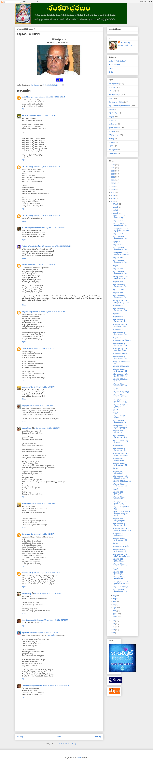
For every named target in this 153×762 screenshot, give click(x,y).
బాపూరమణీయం (52, 635)
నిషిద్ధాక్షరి (111, 116)
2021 (113, 180)
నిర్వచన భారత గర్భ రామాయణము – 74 (120, 550)
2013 (113, 621)
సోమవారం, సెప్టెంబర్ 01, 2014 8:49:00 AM (52, 228)
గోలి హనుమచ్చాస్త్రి (27, 166)
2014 (113, 201)
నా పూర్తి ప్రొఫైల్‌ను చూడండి (126, 45)
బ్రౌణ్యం (111, 68)
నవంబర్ (116, 207)
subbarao (25, 387)
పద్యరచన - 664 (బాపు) (120, 587)
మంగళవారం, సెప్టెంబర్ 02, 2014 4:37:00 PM (54, 620)
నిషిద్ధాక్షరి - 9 (117, 413)
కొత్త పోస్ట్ (20, 737)
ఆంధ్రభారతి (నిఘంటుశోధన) (117, 61)
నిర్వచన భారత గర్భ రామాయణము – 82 (120, 421)
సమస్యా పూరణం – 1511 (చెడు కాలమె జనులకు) (121, 583)
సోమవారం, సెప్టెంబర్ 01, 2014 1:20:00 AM (43, 115)
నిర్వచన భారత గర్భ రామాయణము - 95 (120, 249)
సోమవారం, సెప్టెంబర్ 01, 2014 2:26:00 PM (40, 405)
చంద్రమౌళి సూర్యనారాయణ (30, 97)
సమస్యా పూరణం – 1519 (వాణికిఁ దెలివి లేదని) (120, 375)
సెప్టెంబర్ (116, 213)
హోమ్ (59, 737)
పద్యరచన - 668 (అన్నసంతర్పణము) (119, 519)
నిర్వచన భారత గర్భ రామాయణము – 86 (120, 357)
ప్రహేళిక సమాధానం (114, 127)
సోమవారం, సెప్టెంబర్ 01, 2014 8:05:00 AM (47, 166)
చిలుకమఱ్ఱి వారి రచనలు (116, 102)
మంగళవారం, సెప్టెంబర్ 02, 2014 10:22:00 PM (44, 632)
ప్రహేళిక (111, 120)
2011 (113, 627)
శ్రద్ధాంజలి (115, 410)
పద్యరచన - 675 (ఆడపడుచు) (118, 431)
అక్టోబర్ (115, 210)
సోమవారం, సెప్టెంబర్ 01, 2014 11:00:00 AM (42, 264)
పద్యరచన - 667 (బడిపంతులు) (118, 534)
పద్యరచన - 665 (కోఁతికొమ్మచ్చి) (118, 573)
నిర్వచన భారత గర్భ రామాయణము (119, 106)
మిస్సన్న (24, 405)
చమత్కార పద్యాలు (115, 94)
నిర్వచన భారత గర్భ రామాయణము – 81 (120, 436)
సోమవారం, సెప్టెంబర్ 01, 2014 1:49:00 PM (42, 387)
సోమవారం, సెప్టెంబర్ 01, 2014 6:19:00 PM (42, 534)
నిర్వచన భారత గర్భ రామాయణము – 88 (120, 333)
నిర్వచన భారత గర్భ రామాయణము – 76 (120, 524)
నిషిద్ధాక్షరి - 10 (117, 337)
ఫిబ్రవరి (115, 614)
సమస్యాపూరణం (114, 84)
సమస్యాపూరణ (113, 149)
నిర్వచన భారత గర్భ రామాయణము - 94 (120, 261)
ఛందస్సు (111, 138)
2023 (113, 174)
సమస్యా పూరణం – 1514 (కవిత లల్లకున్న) (120, 503)
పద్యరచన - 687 (118, 281)
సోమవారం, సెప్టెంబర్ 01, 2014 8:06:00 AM (47, 215)
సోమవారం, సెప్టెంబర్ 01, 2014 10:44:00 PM (46, 573)
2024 (113, 171)
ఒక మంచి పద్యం (114, 153)
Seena (24, 348)
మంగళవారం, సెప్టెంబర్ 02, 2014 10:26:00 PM (55, 685)
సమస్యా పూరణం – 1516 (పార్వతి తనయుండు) (120, 454)
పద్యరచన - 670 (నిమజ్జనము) (118, 493)
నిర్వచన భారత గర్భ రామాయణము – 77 (120, 498)
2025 (113, 168)
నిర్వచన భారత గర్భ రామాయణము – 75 (120, 539)
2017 (113, 192)
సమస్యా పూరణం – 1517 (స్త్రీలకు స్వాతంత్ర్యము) (120, 426)
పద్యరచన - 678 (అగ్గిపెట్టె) (121, 392)
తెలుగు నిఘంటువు (114, 65)
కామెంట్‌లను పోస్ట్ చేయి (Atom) (66, 744)
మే (114, 604)
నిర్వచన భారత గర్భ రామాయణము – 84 (120, 385)
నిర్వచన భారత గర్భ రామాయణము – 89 (120, 320)
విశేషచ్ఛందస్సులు (114, 135)
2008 (113, 633)
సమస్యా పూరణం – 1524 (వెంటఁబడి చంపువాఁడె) (121, 253)
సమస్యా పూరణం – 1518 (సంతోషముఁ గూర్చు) (120, 401)
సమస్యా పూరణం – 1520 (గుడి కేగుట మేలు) (120, 349)
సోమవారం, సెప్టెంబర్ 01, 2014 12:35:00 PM (40, 348)
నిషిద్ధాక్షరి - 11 (117, 265)
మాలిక (111, 72)
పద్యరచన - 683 (118, 329)
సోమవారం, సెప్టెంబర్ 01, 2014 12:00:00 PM (52, 311)
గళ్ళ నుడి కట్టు (113, 113)
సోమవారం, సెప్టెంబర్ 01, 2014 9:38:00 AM (58, 246)
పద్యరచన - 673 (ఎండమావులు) (118, 459)
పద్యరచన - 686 (118, 292)
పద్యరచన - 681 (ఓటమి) (120, 353)
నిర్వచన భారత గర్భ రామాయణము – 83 (120, 396)
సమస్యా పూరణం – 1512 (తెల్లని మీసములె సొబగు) (121, 555)
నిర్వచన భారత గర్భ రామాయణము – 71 (120, 591)
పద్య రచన (112, 87)
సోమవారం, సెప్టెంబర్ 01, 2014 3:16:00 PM (47, 428)
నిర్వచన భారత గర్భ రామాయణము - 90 (120, 309)
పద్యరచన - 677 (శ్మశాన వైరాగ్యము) (120, 406)
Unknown (25, 264)
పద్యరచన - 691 (118, 234)
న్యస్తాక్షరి (111, 109)
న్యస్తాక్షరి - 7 (116, 242)
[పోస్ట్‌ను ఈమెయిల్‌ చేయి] (62, 85)
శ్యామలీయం (25, 632)
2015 (113, 198)
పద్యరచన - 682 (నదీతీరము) (122, 340)
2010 (113, 630)
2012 (113, 624)
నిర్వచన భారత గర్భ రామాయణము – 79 (120, 464)
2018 (113, 189)
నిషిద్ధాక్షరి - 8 (117, 489)
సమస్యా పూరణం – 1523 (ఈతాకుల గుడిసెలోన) (120, 277)
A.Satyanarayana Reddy (30, 228)
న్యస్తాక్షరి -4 (116, 468)
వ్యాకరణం (112, 146)
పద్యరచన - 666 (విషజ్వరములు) (118, 560)
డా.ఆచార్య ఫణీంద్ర (27, 573)
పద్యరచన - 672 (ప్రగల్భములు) (118, 472)
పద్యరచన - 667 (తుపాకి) (121, 546)
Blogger (79, 757)
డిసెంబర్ (116, 204)
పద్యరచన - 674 (118, 445)
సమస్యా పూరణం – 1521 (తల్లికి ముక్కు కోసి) (120, 325)
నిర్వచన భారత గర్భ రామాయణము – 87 (120, 344)
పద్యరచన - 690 (118, 245)
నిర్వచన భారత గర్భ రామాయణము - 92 (120, 285)
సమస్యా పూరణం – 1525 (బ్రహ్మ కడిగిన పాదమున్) (121, 230)
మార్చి (115, 611)
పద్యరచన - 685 (118, 305)
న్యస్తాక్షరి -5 (116, 389)
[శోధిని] (114, 693)
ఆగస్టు (115, 595)
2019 (113, 186)
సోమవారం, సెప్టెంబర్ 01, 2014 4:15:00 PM (42, 503)
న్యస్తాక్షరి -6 (116, 313)
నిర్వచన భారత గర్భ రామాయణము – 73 (120, 565)
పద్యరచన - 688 (118, 269)
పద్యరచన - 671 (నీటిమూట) (122, 481)
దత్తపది (111, 98)
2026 (113, 165)
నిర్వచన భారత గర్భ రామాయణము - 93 (120, 272)
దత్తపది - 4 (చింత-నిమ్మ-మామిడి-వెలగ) (120, 441)
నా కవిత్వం (112, 142)
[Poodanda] (115, 682)
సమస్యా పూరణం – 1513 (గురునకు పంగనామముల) (122, 529)
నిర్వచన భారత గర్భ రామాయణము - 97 (120, 225)
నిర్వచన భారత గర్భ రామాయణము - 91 (120, 296)
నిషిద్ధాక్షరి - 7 (117, 569)
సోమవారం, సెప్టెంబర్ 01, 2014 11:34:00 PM (47, 593)
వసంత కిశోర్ (25, 115)
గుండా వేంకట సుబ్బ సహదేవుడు (31, 620)
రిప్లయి (24, 109)
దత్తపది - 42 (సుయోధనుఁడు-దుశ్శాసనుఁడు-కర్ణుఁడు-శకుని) (122, 513)
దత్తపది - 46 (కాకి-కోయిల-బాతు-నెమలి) (121, 217)
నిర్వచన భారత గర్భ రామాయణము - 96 (120, 237)
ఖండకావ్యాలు (113, 124)
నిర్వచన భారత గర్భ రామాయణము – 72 (120, 578)
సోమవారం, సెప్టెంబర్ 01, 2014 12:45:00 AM (52, 97)
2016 (113, 195)
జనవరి (115, 617)
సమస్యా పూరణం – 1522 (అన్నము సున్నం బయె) (121, 301)
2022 (113, 177)
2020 (113, 183)
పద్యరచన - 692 (118, 221)
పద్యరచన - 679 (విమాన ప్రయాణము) (120, 380)
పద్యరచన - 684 (118, 316)
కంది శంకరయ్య (26, 428)
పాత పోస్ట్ (98, 737)
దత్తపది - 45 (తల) (118, 289)
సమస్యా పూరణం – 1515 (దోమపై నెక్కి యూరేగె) (120, 477)
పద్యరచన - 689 (118, 257)
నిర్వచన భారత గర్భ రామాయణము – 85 (120, 370)
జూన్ (114, 601)
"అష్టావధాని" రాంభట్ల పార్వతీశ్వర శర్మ (33, 246)
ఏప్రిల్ (115, 607)
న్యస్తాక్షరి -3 (116, 543)
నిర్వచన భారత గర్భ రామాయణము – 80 (120, 449)
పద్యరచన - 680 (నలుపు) (121, 366)
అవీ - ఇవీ (112, 91)
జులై (114, 598)
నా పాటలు (112, 131)
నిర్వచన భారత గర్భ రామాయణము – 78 (120, 485)
